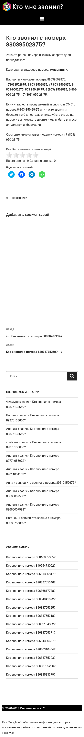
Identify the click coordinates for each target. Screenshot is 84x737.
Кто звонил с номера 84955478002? (30, 565)
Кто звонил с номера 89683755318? (30, 615)
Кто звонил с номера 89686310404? (30, 649)
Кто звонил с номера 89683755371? (30, 632)
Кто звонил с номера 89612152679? (51, 482)
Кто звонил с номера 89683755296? (30, 666)
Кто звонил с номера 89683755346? (30, 582)
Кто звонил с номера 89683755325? (30, 607)
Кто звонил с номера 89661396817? (30, 574)
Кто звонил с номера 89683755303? (30, 657)
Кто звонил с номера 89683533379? (30, 674)
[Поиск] (72, 376)
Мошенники (19, 197)
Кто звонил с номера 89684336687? (30, 641)
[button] (42, 19)
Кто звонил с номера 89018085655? (30, 557)
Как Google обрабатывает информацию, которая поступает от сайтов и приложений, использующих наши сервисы (42, 727)
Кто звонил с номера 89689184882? (30, 624)
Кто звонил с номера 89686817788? (30, 590)
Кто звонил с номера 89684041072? (30, 599)
